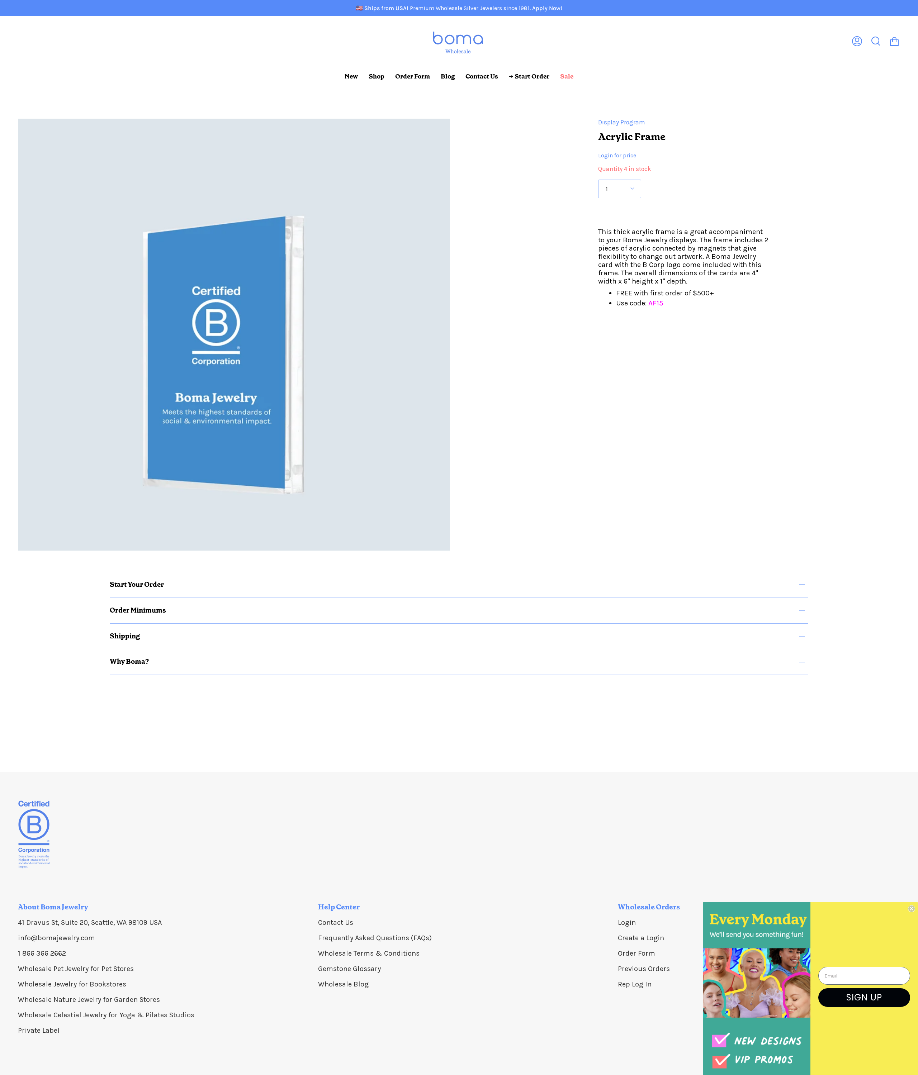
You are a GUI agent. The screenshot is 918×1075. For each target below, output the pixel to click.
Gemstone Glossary (349, 969)
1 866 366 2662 (42, 953)
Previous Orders (644, 969)
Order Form (636, 953)
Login (627, 922)
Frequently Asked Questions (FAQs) (375, 938)
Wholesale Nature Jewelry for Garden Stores (89, 999)
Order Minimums (138, 610)
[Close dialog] (911, 908)
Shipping (125, 636)
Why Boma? (129, 661)
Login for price (617, 155)
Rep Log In (635, 984)
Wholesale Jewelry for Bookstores (72, 984)
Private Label (39, 1030)
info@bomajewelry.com (56, 938)
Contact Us (335, 922)
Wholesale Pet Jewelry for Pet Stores (76, 969)
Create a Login (641, 938)
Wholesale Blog (343, 984)
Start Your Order (137, 584)
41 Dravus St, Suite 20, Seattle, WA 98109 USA (90, 922)
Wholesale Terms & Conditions (369, 953)
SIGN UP (864, 997)
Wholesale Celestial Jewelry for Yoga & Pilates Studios (106, 1015)
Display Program (621, 122)
